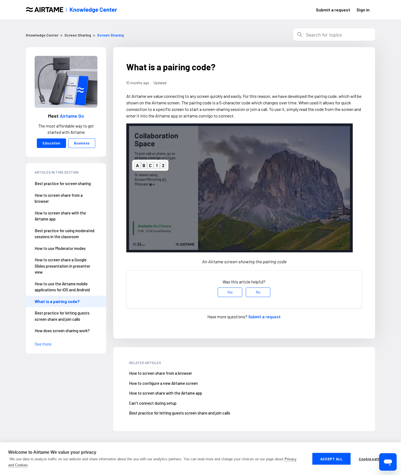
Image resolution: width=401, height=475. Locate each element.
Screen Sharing (77, 35)
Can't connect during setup (152, 403)
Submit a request (333, 9)
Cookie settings (373, 458)
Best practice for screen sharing (63, 183)
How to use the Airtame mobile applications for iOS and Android (62, 286)
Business (81, 143)
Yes (230, 292)
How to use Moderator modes (60, 248)
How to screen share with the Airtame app (60, 216)
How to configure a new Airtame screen (163, 383)
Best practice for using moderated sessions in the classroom (64, 233)
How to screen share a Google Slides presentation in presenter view (62, 265)
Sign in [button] (363, 9)
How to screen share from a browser (59, 198)
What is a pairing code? (57, 301)
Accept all (331, 458)
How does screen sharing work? (62, 330)
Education (51, 143)
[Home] (71, 10)
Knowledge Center (42, 35)
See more (43, 343)
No (258, 292)
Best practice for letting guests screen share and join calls (62, 316)
